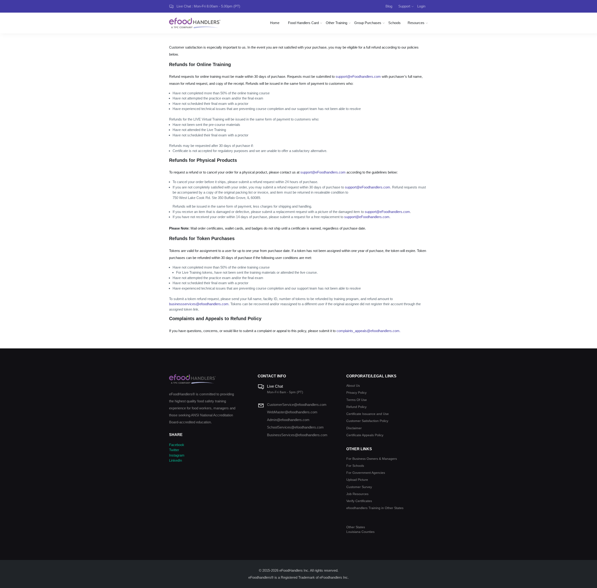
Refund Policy (356, 407)
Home (274, 23)
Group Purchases (367, 23)
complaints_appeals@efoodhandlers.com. (368, 331)
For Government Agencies (365, 473)
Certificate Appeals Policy (364, 435)
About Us (353, 385)
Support (404, 6)
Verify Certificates (359, 501)
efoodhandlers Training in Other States (374, 508)
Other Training (336, 23)
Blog (388, 6)
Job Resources (357, 494)
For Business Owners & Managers (371, 458)
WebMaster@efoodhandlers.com (292, 412)
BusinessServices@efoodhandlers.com (297, 435)
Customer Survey (359, 487)
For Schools (355, 466)
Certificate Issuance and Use (367, 414)
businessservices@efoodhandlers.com (199, 304)
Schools (394, 23)
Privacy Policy (356, 392)
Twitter (174, 450)
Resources (416, 23)
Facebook (176, 445)
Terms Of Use (356, 400)
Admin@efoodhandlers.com (288, 420)
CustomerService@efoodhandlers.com (296, 405)
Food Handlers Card (303, 23)
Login (421, 6)
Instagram (176, 455)
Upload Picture (357, 480)
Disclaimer (354, 428)
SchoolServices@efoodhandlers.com (295, 427)
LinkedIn (175, 460)
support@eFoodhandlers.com (358, 76)
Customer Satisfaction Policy (367, 421)
